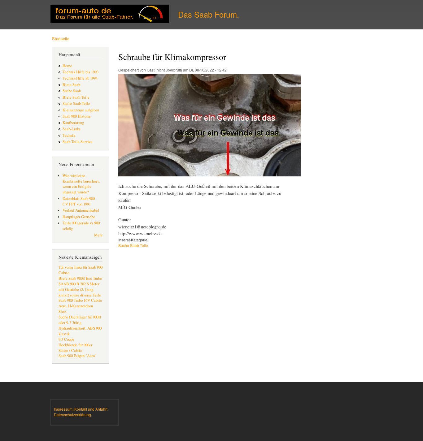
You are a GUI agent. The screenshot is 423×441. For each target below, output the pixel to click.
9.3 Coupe (66, 339)
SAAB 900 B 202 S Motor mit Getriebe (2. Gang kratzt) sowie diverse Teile (80, 289)
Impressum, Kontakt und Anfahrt (80, 409)
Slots (63, 311)
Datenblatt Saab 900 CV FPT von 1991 (79, 201)
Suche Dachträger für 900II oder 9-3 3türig (80, 319)
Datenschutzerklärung (72, 414)
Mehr (98, 235)
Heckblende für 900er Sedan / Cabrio (75, 347)
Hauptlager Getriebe (79, 216)
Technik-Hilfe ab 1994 (80, 78)
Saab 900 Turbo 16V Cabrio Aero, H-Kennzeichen (80, 303)
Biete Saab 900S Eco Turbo (80, 278)
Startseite (60, 38)
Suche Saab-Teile (76, 103)
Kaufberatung (73, 122)
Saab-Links (72, 129)
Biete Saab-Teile (76, 97)
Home (67, 65)
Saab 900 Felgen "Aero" (77, 355)
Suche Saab (72, 90)
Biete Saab (71, 84)
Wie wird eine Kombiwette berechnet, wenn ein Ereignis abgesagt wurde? (81, 184)
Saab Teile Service (78, 141)
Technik (69, 135)
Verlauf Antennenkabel (81, 210)
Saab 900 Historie (77, 116)
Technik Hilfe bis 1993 (80, 72)
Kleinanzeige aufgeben (81, 110)
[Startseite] (110, 14)
